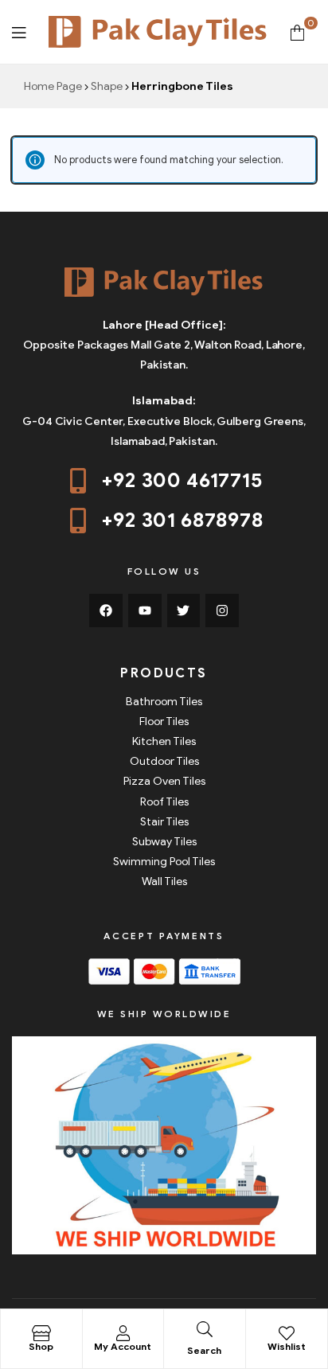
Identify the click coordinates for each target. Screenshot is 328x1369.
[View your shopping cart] (297, 31)
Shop (41, 1346)
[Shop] (41, 1333)
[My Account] (123, 1333)
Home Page (53, 86)
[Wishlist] (287, 1333)
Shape (107, 86)
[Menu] (18, 31)
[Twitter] (184, 610)
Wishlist (286, 1346)
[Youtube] (145, 610)
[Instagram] (222, 610)
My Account (122, 1346)
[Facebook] (106, 610)
